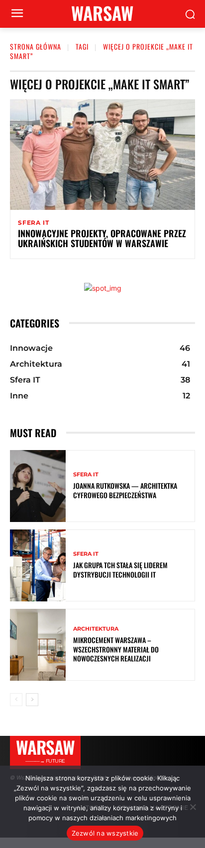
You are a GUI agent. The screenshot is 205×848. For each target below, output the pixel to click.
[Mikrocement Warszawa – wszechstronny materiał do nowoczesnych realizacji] (38, 645)
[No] (193, 807)
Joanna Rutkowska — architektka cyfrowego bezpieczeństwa (125, 490)
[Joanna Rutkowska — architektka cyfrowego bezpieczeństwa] (38, 486)
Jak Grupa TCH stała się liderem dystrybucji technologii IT (120, 569)
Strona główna (35, 46)
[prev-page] (16, 699)
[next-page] (32, 699)
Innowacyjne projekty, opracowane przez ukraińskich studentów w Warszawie (102, 238)
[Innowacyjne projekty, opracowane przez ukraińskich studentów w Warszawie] (102, 154)
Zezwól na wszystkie (105, 833)
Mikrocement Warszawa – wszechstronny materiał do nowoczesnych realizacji (116, 649)
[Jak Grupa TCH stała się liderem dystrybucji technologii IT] (38, 565)
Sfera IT (33, 223)
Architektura (95, 629)
